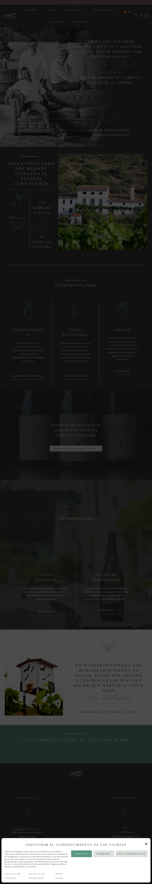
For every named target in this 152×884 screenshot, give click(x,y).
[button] (146, 843)
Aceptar (81, 854)
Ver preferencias (131, 854)
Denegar (104, 854)
